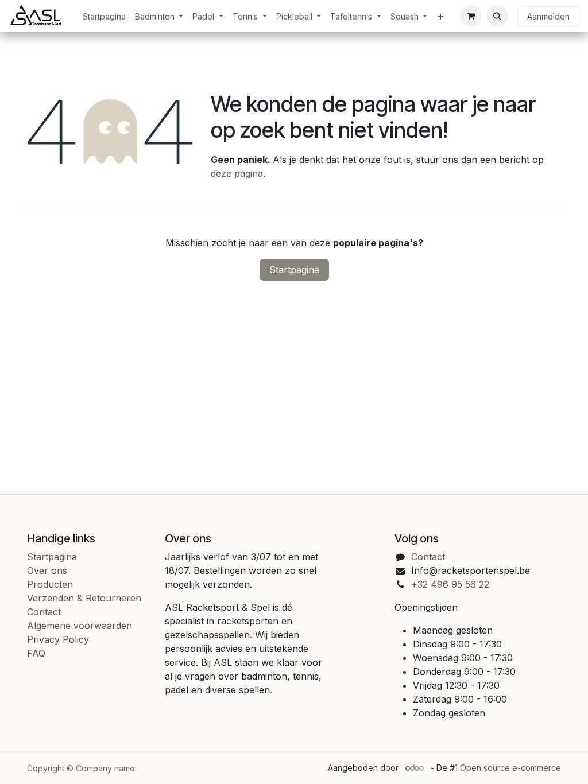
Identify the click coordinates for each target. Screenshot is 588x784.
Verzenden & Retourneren (84, 598)
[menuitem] (104, 16)
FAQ (36, 653)
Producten (50, 584)
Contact (44, 612)
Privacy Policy (58, 639)
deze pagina (237, 173)
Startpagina (294, 269)
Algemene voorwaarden (79, 625)
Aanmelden (548, 16)
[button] (497, 16)
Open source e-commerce (510, 768)
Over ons (47, 570)
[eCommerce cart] (471, 16)
